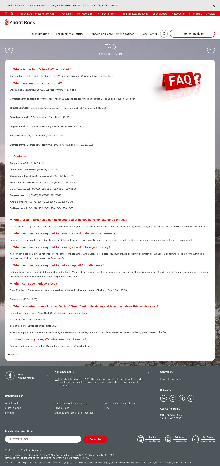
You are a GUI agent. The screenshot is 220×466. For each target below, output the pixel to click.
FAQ (106, 408)
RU (203, 19)
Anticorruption (178, 14)
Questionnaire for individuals (71, 403)
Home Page (104, 54)
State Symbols (13, 408)
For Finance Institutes (108, 14)
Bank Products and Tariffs (135, 14)
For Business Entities (70, 34)
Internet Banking (193, 33)
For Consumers (159, 14)
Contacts (210, 14)
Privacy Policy (62, 408)
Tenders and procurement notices (112, 34)
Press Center (149, 34)
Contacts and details (171, 379)
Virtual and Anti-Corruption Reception (36, 14)
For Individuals (39, 34)
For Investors (195, 14)
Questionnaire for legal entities (121, 403)
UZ (213, 19)
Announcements (64, 372)
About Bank (67, 14)
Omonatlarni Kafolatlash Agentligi (74, 413)
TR (193, 19)
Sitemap (9, 413)
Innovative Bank (85, 14)
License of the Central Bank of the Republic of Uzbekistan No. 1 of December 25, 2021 (47, 458)
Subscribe (95, 439)
